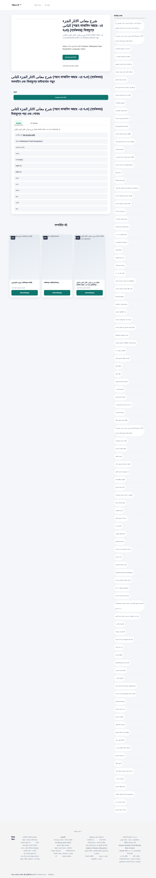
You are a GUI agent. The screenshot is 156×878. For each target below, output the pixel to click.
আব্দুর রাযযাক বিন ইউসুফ (121, 382)
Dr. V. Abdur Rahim (122, 588)
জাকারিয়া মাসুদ (119, 511)
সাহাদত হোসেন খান (120, 709)
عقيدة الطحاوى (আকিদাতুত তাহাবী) (21, 282)
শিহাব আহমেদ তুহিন (120, 503)
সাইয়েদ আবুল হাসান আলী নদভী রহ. (124, 72)
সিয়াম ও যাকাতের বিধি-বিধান (29, 840)
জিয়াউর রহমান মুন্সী (120, 180)
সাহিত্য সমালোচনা (56, 851)
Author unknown (121, 304)
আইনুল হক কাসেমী (120, 632)
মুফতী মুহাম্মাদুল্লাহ (120, 701)
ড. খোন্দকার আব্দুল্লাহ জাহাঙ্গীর (122, 56)
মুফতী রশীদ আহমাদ (120, 725)
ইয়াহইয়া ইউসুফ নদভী (120, 565)
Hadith (63, 837)
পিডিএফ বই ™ (78, 831)
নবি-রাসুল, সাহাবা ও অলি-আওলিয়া (63, 840)
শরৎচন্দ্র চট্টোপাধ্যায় (120, 534)
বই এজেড (47, 5)
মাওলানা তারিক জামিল (120, 449)
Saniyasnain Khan (121, 126)
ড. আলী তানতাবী (119, 389)
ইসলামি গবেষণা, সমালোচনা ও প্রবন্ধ (63, 853)
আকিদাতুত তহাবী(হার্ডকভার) (51, 282)
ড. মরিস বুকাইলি (119, 678)
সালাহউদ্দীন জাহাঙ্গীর (120, 480)
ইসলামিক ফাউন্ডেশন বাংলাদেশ (122, 49)
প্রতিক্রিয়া (51, 874)
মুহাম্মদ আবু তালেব (119, 756)
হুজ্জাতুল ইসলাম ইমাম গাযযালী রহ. (123, 64)
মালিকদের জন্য (42, 874)
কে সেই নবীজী (123, 856)
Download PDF (70, 57)
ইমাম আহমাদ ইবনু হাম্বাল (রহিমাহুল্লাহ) (125, 686)
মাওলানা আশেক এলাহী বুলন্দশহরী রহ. (124, 165)
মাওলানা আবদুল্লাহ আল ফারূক (123, 320)
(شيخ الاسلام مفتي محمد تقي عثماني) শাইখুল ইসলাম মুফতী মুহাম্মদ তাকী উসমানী (129, 38)
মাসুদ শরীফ (118, 374)
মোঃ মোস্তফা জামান (120, 802)
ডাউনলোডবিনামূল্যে (24, 293)
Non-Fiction (130, 848)
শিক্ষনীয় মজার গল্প (70, 851)
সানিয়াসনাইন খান (119, 258)
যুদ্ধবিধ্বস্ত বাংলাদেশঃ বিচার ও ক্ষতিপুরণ (129, 862)
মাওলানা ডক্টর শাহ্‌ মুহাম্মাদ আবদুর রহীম (125, 327)
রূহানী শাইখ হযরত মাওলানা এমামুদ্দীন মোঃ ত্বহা (127, 616)
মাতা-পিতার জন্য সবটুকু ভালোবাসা (30, 856)
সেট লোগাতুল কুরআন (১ (30, 853)
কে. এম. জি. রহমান (120, 273)
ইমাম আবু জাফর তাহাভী (29, 135)
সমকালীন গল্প (90, 840)
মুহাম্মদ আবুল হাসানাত (120, 810)
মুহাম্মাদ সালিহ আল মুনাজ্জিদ (122, 732)
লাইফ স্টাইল (102, 840)
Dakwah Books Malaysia (124, 572)
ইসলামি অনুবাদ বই (25, 843)
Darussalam (119, 296)
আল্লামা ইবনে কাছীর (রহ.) (122, 227)
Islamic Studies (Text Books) (130, 845)
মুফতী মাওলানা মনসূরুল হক (122, 472)
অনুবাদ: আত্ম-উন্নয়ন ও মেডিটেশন (63, 848)
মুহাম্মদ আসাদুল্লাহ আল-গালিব (123, 95)
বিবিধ (37, 843)
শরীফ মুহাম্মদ (118, 763)
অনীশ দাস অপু (119, 647)
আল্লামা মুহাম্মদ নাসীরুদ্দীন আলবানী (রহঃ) (125, 343)
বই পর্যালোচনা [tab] (34, 123)
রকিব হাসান (118, 173)
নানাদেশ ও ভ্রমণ (103, 856)
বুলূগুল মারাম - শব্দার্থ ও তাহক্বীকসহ (129, 840)
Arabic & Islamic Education (96, 848)
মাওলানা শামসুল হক (120, 211)
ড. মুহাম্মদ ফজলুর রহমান (121, 219)
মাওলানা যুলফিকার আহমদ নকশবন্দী (123, 196)
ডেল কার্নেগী (118, 526)
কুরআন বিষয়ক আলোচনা (63, 845)
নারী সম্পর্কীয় (136, 856)
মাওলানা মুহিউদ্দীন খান (120, 312)
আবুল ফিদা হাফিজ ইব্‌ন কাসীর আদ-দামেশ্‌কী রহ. (127, 188)
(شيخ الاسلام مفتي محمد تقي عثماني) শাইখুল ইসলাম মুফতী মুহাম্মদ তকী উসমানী (129, 430)
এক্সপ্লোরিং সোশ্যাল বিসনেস (29, 845)
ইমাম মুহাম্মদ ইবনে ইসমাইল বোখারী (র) (125, 87)
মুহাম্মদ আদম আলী (119, 487)
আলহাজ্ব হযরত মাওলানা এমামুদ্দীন (123, 495)
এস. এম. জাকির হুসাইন (121, 234)
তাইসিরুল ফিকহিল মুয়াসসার (30, 837)
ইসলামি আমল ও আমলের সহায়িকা (96, 843)
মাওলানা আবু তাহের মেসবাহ (122, 596)
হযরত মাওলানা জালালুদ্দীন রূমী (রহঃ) (124, 639)
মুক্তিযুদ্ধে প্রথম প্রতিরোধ (96, 837)
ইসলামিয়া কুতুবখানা (120, 103)
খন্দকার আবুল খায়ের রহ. (121, 80)
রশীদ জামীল (118, 366)
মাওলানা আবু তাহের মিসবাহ (122, 118)
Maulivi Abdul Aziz (121, 335)
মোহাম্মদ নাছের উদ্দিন (120, 670)
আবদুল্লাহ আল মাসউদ (121, 441)
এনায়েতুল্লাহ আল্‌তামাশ (121, 242)
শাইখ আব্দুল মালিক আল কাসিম (123, 464)
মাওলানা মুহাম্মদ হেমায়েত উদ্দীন (123, 204)
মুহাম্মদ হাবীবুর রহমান (120, 787)
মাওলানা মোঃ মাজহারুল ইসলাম (123, 549)
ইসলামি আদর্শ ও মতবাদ (30, 851)
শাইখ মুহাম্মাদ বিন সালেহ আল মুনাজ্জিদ (124, 142)
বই (56, 856)
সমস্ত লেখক (37, 5)
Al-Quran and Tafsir (63, 843)
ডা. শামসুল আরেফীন (120, 351)
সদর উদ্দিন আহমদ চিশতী (121, 111)
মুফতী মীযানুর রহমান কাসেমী (122, 663)
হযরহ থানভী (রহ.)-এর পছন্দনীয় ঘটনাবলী (96, 845)
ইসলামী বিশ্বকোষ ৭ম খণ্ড (130, 837)
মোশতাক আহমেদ (119, 413)
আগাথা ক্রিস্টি (118, 655)
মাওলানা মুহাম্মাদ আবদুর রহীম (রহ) (123, 289)
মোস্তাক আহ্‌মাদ (119, 149)
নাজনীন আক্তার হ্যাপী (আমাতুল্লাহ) (124, 794)
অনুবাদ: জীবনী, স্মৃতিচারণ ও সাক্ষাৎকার (30, 859)
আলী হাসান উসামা (119, 265)
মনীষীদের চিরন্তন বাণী (130, 843)
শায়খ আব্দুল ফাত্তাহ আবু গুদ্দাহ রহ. (124, 771)
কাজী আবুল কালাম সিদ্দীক (121, 420)
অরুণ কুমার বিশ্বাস (120, 740)
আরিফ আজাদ (118, 456)
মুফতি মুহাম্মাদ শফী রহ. (121, 518)
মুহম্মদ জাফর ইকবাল (120, 397)
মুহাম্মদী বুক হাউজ (119, 541)
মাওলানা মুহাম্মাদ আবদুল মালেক (123, 580)
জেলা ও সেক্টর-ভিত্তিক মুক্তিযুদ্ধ (30, 848)
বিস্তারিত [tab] (18, 123)
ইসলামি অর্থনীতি (89, 856)
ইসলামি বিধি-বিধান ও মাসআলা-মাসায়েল (129, 859)
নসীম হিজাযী (118, 250)
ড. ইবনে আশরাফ (119, 779)
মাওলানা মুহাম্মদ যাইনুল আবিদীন (123, 134)
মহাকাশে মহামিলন (66, 856)
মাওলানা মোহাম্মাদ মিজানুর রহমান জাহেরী (125, 694)
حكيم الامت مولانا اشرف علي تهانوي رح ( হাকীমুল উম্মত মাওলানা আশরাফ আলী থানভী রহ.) (128, 25)
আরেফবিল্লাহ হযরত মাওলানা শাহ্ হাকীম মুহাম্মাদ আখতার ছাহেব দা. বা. (129, 606)
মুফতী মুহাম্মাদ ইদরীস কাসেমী (122, 358)
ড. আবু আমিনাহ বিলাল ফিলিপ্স (122, 748)
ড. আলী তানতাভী (119, 624)
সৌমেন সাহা (118, 557)
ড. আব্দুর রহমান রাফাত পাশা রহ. (123, 405)
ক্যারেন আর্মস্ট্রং (119, 717)
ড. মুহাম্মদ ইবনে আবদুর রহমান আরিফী (124, 157)
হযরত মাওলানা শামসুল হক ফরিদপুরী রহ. (125, 281)
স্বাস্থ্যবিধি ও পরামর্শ (96, 859)
